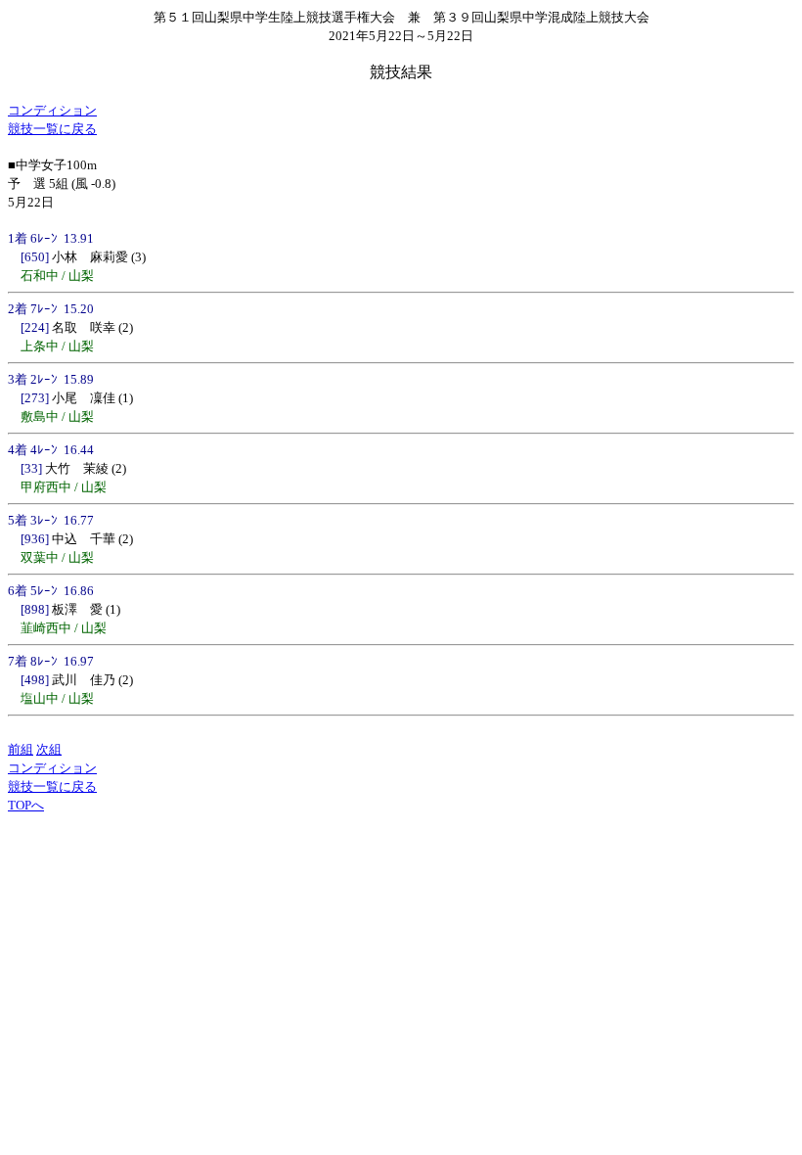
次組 (49, 749)
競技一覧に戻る (52, 128)
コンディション (52, 110)
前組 (20, 749)
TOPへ (26, 805)
